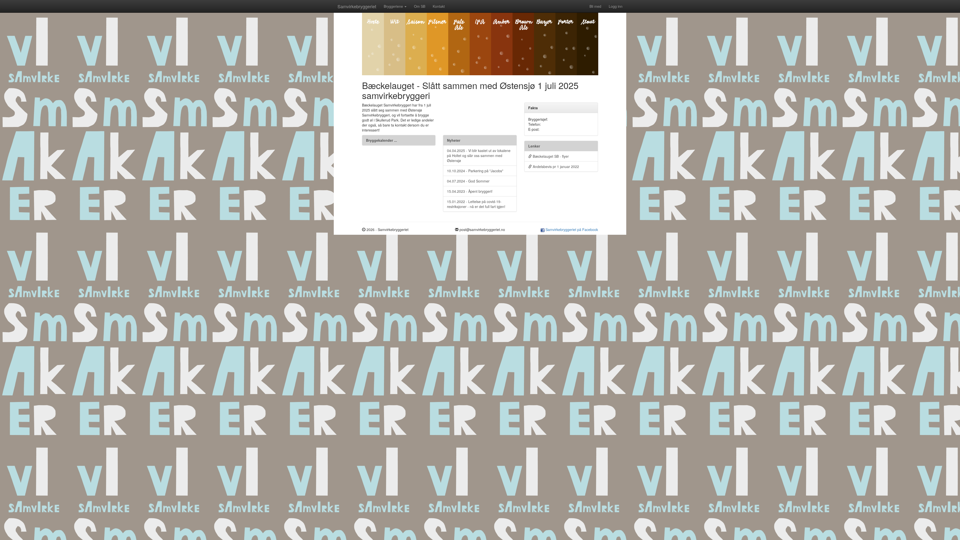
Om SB (419, 6)
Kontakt (439, 6)
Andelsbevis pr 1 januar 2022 (555, 166)
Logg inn (615, 6)
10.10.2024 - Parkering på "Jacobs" (475, 170)
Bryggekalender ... (381, 140)
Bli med (595, 6)
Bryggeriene (394, 6)
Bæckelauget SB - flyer (550, 156)
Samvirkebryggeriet (357, 6)
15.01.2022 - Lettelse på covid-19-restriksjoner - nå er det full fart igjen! (476, 204)
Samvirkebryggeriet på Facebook (571, 229)
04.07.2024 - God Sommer (468, 181)
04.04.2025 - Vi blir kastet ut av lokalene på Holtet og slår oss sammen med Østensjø (478, 155)
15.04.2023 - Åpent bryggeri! (469, 191)
